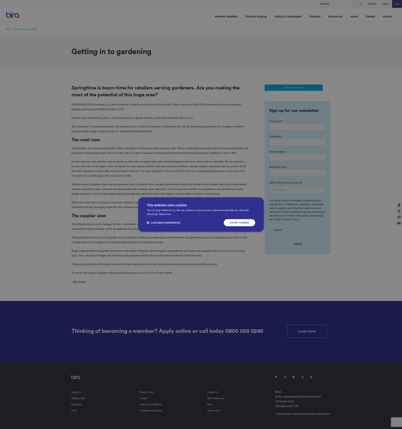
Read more (165, 214)
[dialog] (201, 214)
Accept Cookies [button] (239, 222)
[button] (163, 222)
